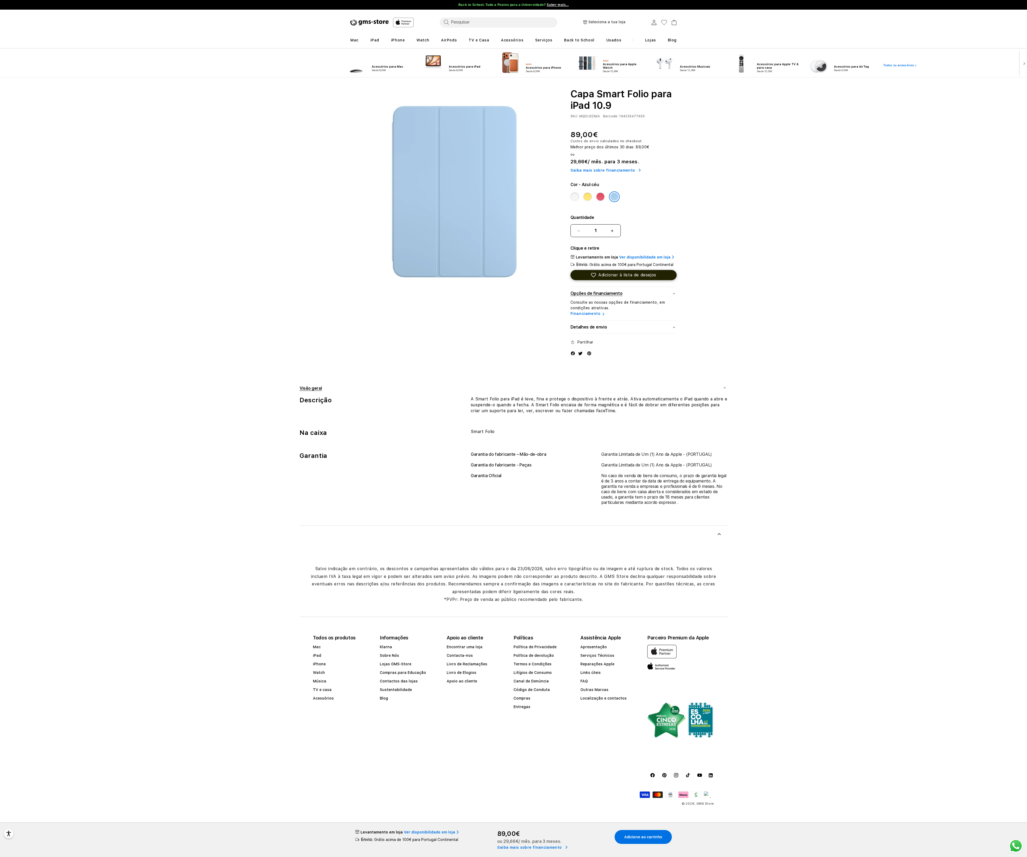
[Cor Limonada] (587, 196)
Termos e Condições (532, 664)
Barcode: (610, 116)
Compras (522, 698)
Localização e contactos (603, 698)
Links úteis (590, 672)
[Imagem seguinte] (1023, 63)
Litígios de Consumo (533, 672)
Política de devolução (534, 655)
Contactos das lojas (399, 681)
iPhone (319, 664)
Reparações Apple (597, 664)
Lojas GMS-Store (395, 664)
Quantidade (582, 217)
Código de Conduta (532, 690)
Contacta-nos (460, 655)
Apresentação (593, 647)
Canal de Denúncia (531, 681)
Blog (384, 698)
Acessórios (323, 698)
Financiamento (585, 313)
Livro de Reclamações (467, 664)
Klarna (386, 647)
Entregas (522, 707)
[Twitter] (580, 353)
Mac (317, 647)
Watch (319, 672)
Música (319, 681)
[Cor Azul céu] (614, 196)
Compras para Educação (403, 672)
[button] (623, 275)
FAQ (584, 681)
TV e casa (322, 690)
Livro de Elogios (461, 672)
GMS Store (705, 803)
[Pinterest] (589, 353)
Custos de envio (584, 141)
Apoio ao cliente (462, 681)
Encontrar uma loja (464, 647)
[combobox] (498, 22)
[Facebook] (572, 353)
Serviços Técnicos (597, 655)
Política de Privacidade (535, 647)
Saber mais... (558, 5)
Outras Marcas (594, 690)
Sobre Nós (389, 655)
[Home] (369, 22)
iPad (317, 655)
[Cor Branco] (574, 196)
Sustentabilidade (396, 690)
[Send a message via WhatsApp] (1015, 845)
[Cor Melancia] (600, 196)
